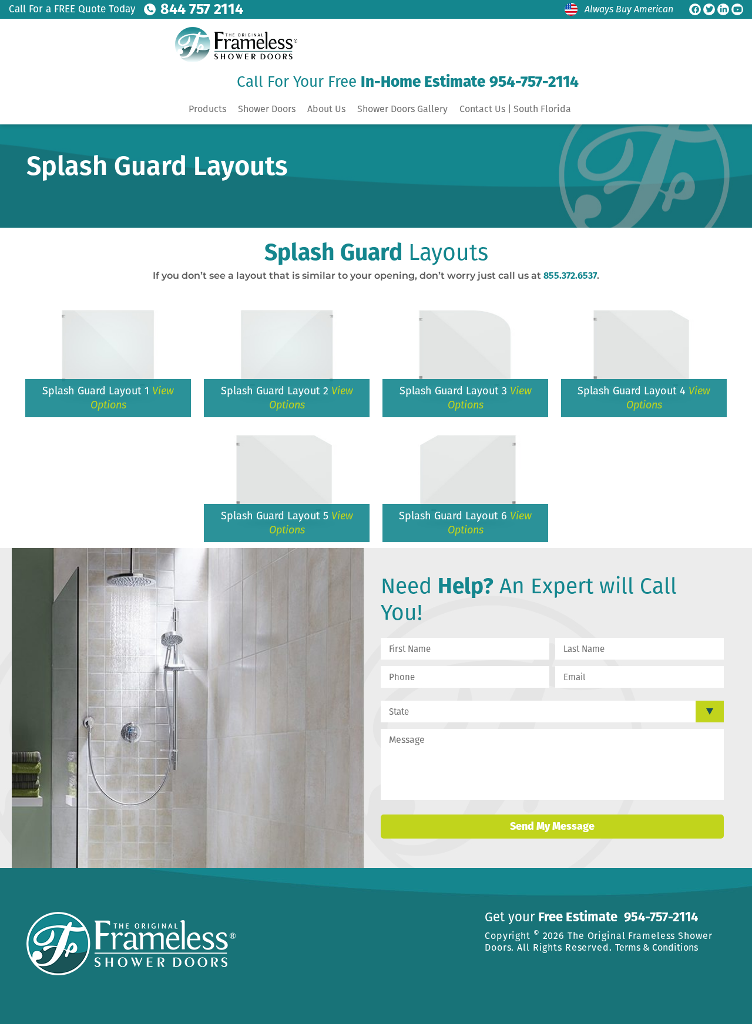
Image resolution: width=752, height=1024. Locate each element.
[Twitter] (709, 9)
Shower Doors (267, 108)
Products (207, 108)
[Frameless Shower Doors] (232, 44)
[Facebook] (695, 9)
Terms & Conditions (656, 947)
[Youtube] (737, 9)
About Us (326, 108)
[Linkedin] (723, 9)
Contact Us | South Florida (515, 108)
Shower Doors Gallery (402, 108)
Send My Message (552, 826)
